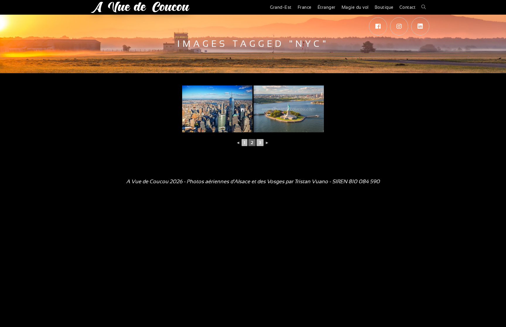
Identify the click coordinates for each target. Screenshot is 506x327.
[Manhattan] (217, 108)
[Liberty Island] (289, 108)
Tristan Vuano (311, 181)
